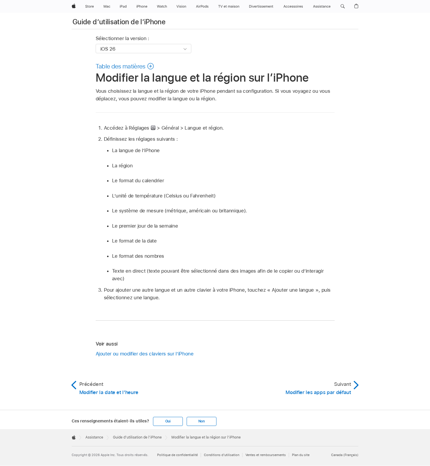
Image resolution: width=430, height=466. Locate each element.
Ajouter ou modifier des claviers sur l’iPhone (145, 354)
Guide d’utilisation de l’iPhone (119, 22)
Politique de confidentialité (177, 455)
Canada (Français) (344, 455)
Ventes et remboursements (265, 455)
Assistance (94, 437)
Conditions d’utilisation (221, 455)
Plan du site (300, 455)
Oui (168, 421)
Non (201, 421)
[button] (342, 6)
